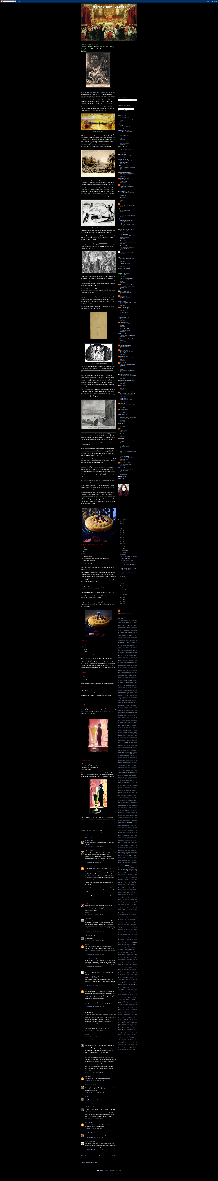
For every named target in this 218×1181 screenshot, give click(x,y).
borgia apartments (128, 668)
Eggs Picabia (128, 765)
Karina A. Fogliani (89, 935)
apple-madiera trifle (121, 640)
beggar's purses (122, 658)
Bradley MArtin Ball (126, 670)
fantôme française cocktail (101, 832)
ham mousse (127, 810)
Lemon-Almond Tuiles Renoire (130, 850)
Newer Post (83, 1155)
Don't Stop (122, 253)
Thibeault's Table (124, 130)
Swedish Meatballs (126, 1017)
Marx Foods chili (121, 874)
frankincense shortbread (131, 790)
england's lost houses (129, 770)
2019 (121, 535)
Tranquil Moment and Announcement (127, 370)
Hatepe (89, 94)
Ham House (122, 810)
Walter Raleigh (128, 1042)
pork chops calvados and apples (124, 934)
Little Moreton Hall (126, 855)
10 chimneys (120, 620)
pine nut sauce (126, 924)
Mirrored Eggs (133, 884)
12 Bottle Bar (123, 433)
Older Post (113, 1155)
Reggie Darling (123, 428)
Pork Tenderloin (134, 934)
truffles (134, 1031)
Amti (124, 633)
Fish (133, 782)
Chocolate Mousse (132, 722)
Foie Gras (129, 785)
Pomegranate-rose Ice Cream (125, 932)
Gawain (134, 795)
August (123, 578)
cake (135, 682)
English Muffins (127, 772)
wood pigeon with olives (124, 1049)
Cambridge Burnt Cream (123, 683)
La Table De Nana (89, 970)
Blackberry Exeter (125, 663)
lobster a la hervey (121, 857)
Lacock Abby (131, 838)
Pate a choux (127, 911)
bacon (135, 648)
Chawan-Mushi (134, 697)
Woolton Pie (132, 1049)
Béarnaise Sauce (133, 652)
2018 (121, 537)
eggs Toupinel (120, 767)
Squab (119, 1002)
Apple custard (126, 637)
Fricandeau (120, 792)
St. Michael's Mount (133, 1009)
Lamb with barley (127, 843)
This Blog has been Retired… (126, 292)
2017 (121, 539)
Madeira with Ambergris (131, 867)
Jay (85, 944)
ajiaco (132, 627)
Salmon (131, 971)
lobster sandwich (133, 858)
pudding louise (122, 942)
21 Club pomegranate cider (126, 622)
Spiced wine (126, 1001)
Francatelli (134, 788)
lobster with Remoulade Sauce (124, 860)
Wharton (125, 1044)
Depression (124, 747)
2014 (121, 546)
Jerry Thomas (130, 830)
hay (135, 813)
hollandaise (125, 820)
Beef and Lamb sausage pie (130, 653)
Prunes (136, 941)
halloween (125, 808)
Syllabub (129, 1019)
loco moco (134, 860)
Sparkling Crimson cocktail (131, 999)
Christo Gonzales (89, 1132)
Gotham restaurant (121, 805)
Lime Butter (124, 853)
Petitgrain (120, 919)
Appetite (122, 478)
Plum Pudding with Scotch (128, 929)
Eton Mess (134, 773)
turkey (123, 1032)
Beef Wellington (133, 655)
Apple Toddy (133, 638)
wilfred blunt (135, 1047)
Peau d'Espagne (133, 914)
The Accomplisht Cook (124, 1024)
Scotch (119, 979)
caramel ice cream (126, 687)
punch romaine (122, 944)
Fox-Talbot (120, 788)
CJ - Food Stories (89, 1141)
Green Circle (124, 807)
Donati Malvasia (129, 752)
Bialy (136, 660)
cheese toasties (127, 698)
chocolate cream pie (125, 720)
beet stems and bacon (133, 657)
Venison (134, 1037)
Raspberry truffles (123, 952)
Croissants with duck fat (131, 738)
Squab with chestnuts (132, 1002)
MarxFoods (129, 874)
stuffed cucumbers (129, 1012)
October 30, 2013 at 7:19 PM (94, 1128)
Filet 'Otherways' (134, 778)
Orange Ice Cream (123, 901)
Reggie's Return (123, 430)
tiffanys (124, 1027)
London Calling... (123, 341)
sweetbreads (123, 1019)
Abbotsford (120, 623)
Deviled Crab (120, 748)
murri (131, 887)
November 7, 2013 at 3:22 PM (94, 1149)
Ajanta (128, 627)
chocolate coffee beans (122, 718)
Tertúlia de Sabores (125, 273)
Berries (119, 660)
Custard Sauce (128, 740)
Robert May (131, 962)
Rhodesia (87, 918)
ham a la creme (134, 808)
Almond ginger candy (133, 628)
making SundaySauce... (125, 445)
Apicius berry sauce (122, 635)
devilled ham (125, 750)
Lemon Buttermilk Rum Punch (131, 847)
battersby (127, 652)
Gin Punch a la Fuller (122, 798)
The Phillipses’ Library (124, 143)
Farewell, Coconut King (125, 330)
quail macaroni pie (121, 947)
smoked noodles (125, 991)
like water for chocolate (130, 852)
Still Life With (123, 450)
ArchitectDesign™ (89, 850)
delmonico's (120, 745)
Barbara (86, 1010)
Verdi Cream (130, 1039)
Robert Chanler (124, 962)
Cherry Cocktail (121, 700)
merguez (123, 882)
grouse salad (134, 807)
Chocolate (133, 717)
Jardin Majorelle (124, 827)
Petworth (125, 919)
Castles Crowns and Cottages (91, 1043)
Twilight (124, 1034)
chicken (134, 703)
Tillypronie (129, 1027)
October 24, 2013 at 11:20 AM (94, 932)
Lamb (135, 840)
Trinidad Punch (125, 1031)
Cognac (127, 727)
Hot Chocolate (127, 822)
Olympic (119, 899)
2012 (121, 597)
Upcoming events (123, 269)
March (123, 589)
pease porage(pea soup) (124, 914)
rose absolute (135, 964)
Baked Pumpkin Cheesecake (126, 425)
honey (129, 820)
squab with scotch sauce (130, 1004)
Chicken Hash (120, 710)
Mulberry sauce (126, 887)
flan (136, 783)
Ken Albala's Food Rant (126, 185)
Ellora (123, 770)
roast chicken (131, 957)
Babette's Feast (121, 648)
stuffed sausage (127, 1014)
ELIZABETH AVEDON (125, 172)
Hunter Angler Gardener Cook (127, 380)
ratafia (124, 954)
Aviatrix (123, 647)
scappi (124, 977)
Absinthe (125, 623)
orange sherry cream (125, 904)
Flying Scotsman (122, 785)
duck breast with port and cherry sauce (125, 757)
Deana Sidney (88, 866)
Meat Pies (121, 877)
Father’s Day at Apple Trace (125, 411)
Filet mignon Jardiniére (124, 778)
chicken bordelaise (128, 707)
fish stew (132, 783)
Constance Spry (131, 728)
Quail (126, 946)
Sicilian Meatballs (128, 987)
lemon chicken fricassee (131, 848)
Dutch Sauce (134, 762)
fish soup (128, 783)
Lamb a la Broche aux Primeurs (124, 842)
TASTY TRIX (123, 414)
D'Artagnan (123, 301)
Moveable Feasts (124, 362)
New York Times (131, 892)
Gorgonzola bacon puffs (131, 803)
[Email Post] (101, 830)
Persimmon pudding (132, 917)
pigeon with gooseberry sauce (128, 922)
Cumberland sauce (121, 740)
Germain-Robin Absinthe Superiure (124, 797)
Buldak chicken (121, 677)
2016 (121, 541)
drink (131, 753)
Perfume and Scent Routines (126, 297)
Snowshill (132, 991)
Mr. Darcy (120, 887)
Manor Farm (131, 869)
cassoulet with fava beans (127, 690)
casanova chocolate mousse (123, 688)
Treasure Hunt (123, 333)
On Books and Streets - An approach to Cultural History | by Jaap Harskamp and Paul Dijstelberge (127, 221)
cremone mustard (130, 735)
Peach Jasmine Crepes (127, 912)
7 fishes (134, 622)
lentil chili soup (121, 852)
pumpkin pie (134, 942)
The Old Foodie (124, 350)
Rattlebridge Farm (124, 307)
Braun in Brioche (125, 672)
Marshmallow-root (121, 872)
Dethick (134, 747)
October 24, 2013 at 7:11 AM (94, 862)
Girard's (129, 798)
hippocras (134, 818)
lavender (126, 845)
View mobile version (98, 1158)
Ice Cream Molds (130, 823)
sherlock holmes (121, 982)
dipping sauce (121, 752)
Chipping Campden (125, 717)
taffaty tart (124, 1021)
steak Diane (121, 1011)
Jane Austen (127, 825)
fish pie (124, 783)
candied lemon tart (121, 685)
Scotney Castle (124, 979)
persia (126, 917)
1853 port (133, 620)
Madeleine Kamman (122, 869)
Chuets (130, 723)
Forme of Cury (128, 787)
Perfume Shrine (124, 159)
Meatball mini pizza (128, 877)
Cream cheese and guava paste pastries (128, 242)
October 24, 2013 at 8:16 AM (94, 899)
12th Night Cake (127, 620)
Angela (86, 1076)
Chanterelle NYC (121, 695)
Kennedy (119, 835)
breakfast (119, 673)
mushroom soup (133, 889)
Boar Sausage (133, 667)
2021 (121, 530)
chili (119, 717)
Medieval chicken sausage (124, 879)
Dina (86, 1034)
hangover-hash (128, 812)
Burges (127, 677)
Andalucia (128, 633)
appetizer (130, 635)
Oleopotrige (130, 897)
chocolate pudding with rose (123, 723)
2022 (121, 528)
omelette (124, 899)
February (124, 592)
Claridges (127, 725)
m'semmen (130, 863)
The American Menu (125, 214)
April (123, 587)
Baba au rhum (89, 832)
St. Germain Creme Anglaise (128, 1007)
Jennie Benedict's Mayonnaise (130, 828)
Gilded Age (134, 797)
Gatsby (130, 795)
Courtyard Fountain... (124, 318)
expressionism (120, 775)
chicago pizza (128, 703)
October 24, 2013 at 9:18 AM (94, 914)
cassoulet (130, 688)
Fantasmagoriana (109, 474)
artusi (128, 642)
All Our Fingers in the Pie (126, 345)
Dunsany (128, 762)
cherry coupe (127, 700)
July (123, 581)
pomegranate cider (134, 931)
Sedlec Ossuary (127, 981)
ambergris (134, 630)
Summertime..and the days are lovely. (127, 205)
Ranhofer (130, 951)
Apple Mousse (122, 638)
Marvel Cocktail (123, 435)
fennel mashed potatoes (133, 777)
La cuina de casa (124, 312)
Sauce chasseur (122, 974)
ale (122, 628)
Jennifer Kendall (88, 1122)
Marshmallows (128, 872)
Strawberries (122, 1012)
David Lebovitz (124, 146)
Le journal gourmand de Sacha (127, 392)
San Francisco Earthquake (132, 972)
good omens (133, 800)
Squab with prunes (121, 1004)
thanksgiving (134, 1022)
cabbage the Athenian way (132, 678)
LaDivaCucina (88, 1106)
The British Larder (124, 423)
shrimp (133, 984)
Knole (119, 838)
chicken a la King (121, 705)
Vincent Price (120, 1041)
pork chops (134, 932)
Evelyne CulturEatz (89, 1084)
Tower (135, 1029)
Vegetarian (125, 1037)
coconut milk (120, 727)
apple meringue (134, 637)
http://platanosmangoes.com (91, 1096)
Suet (132, 1014)
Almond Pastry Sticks (124, 230)
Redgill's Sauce (134, 954)
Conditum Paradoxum (122, 728)
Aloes (121, 630)
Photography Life (124, 117)
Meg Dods (121, 881)
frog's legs (132, 792)
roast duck (126, 961)
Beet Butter (120, 657)
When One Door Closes (125, 308)
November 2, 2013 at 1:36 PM (94, 1137)
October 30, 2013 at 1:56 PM (94, 1118)
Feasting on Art (123, 209)
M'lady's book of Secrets (122, 863)
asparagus (120, 643)
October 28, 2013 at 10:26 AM (94, 1092)
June (123, 583)
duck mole (127, 758)
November (124, 552)
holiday (119, 820)
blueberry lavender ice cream (125, 667)
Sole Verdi (132, 994)
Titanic (123, 1029)
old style (124, 897)
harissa (121, 813)
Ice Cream (124, 823)
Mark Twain (130, 871)
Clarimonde (134, 725)
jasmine (130, 827)
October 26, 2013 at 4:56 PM (94, 1039)
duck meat (121, 758)
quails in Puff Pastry (128, 949)
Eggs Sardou (134, 765)
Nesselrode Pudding (122, 892)
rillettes (125, 957)
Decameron (125, 743)
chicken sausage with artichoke (127, 713)
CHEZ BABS (123, 257)
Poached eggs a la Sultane (125, 931)
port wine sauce (124, 937)
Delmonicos (127, 745)
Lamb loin (120, 843)
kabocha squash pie (127, 833)
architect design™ (124, 178)
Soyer (134, 997)
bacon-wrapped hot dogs (122, 650)
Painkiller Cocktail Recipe (125, 126)
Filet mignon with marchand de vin (127, 780)
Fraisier (129, 788)
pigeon (119, 922)
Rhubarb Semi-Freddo (124, 346)
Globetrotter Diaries (125, 263)
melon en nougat (128, 881)
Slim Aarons (130, 989)
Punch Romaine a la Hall (131, 944)
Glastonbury (122, 800)
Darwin (132, 742)
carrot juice (134, 687)
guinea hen (120, 808)
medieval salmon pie (133, 879)
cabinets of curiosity (123, 680)
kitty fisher (134, 837)
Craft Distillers (128, 733)
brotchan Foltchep (132, 675)
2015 (121, 543)
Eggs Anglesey (123, 763)
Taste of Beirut (123, 240)
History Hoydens (124, 356)
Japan (119, 827)
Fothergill (134, 787)
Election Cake (123, 768)
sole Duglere (132, 992)
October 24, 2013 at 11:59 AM (94, 954)
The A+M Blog (123, 197)
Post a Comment (84, 1153)
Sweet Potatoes (134, 1017)
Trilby (119, 1031)
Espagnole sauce (127, 773)
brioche (131, 673)
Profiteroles (131, 941)
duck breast (133, 755)
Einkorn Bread (127, 767)
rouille (135, 967)
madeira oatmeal (122, 867)
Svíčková (120, 1017)
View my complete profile (125, 613)
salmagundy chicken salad (123, 971)
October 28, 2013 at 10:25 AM (94, 1080)
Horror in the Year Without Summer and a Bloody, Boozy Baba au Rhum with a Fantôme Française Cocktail (98, 49)
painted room (124, 907)
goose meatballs (132, 802)
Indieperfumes (123, 296)
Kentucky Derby (126, 835)
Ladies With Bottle (124, 456)
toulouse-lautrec (129, 1029)
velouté (129, 1037)
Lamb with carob (134, 843)
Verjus (135, 1039)
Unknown (87, 989)
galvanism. (83, 235)
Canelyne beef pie (129, 685)
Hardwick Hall (134, 812)
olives (135, 897)
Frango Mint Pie (121, 790)
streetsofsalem (123, 141)
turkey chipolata (128, 1032)
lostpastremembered (109, 7)
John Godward (126, 832)
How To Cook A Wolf (125, 462)
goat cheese (128, 800)
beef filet (120, 655)
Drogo (136, 753)
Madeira (127, 866)
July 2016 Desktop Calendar (126, 399)
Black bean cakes (127, 662)
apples (127, 640)
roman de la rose (128, 964)
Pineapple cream (133, 924)
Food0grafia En (124, 398)
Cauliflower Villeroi (125, 692)
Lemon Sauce (120, 850)
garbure (125, 795)
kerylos (132, 835)
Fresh (121, 369)
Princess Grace (125, 941)
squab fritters (125, 1002)
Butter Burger (133, 677)
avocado (127, 647)
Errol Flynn (135, 772)
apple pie (128, 638)
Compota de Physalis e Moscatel (126, 274)
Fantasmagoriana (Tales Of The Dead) (95, 434)
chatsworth (128, 697)
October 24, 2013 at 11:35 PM (94, 1006)
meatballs (135, 877)
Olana (121, 897)
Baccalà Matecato (129, 648)
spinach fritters (133, 1001)
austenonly (122, 467)
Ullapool (129, 1034)
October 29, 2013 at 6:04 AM (94, 1103)
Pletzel (121, 929)
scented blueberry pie (132, 977)
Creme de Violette (122, 735)
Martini (134, 872)
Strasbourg (135, 1011)
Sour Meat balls (129, 997)
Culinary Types (124, 409)
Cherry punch (133, 700)
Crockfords (124, 738)
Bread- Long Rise (132, 672)
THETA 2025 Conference (125, 210)
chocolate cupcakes (134, 720)
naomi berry (120, 891)
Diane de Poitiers (133, 750)
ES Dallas (121, 773)
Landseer (121, 845)
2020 (121, 532)
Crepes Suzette (126, 737)
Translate (129, 110)
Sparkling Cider (121, 999)
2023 (121, 526)
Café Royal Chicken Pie (133, 680)
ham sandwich (133, 810)
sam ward (125, 972)
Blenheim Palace (129, 665)
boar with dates (121, 668)
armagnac (135, 640)
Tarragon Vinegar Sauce (132, 1021)
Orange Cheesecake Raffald (132, 899)
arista (131, 640)
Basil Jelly (135, 650)
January (123, 594)
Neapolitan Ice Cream (128, 891)
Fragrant (125, 788)
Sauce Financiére (130, 974)
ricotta (121, 957)
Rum (119, 969)
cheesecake (134, 698)
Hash (131, 813)
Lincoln (129, 853)
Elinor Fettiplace (131, 768)
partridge (125, 909)
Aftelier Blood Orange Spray (87, 563)
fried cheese (126, 792)
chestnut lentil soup (131, 702)
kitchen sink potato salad (126, 837)
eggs (119, 763)
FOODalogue (88, 840)
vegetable (120, 1037)
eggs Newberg (130, 763)
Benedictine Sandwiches (131, 658)
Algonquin (126, 628)
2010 (121, 601)
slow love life (123, 385)
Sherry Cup (128, 982)
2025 (121, 521)
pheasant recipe (132, 919)
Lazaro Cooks (123, 474)
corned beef (125, 730)
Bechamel (121, 653)
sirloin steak (124, 989)
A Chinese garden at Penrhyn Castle (127, 335)
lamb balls (134, 842)
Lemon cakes (122, 848)
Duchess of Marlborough (124, 755)
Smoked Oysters (123, 382)
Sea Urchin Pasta (131, 979)
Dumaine (124, 762)
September (124, 576)
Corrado (130, 730)
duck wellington (129, 760)
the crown (131, 1024)
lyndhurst (134, 862)
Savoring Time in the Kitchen (127, 229)
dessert (129, 747)
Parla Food (123, 154)
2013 (121, 548)
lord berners (128, 862)
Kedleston (134, 833)
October (123, 554)
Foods (123, 787)
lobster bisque (129, 857)
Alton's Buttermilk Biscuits (125, 464)
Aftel (123, 625)
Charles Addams (130, 695)
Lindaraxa (122, 403)
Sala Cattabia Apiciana (126, 969)
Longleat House (121, 862)
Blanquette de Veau (121, 665)
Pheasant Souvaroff (121, 921)
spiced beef (120, 1001)
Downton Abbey (125, 753)
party (130, 909)
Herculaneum (124, 818)
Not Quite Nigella (124, 165)
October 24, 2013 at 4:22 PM (94, 985)
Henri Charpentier (130, 817)
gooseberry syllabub (121, 803)
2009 (121, 603)
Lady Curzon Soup (129, 840)
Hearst (127, 815)
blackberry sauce (133, 663)
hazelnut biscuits (121, 815)
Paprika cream (130, 907)
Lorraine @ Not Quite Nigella (91, 958)
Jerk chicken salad (122, 830)
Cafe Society (122, 682)
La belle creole (124, 838)
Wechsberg (120, 1044)
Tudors (119, 1032)
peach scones (135, 912)
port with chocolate (132, 937)
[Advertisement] (127, 68)
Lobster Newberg (125, 858)
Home (98, 1155)
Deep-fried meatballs (132, 743)
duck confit (135, 757)
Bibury (121, 662)
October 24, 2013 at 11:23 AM (94, 940)
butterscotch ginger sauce (122, 678)
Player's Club (134, 927)
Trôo (130, 1031)
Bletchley (135, 665)
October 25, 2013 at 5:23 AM (94, 1030)
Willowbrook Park (124, 317)
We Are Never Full (124, 328)
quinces (124, 951)
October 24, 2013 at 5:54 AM (94, 846)
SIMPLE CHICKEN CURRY (126, 131)
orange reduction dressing (129, 902)
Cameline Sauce (132, 683)
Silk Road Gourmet (124, 191)
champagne (124, 693)
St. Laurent (127, 1009)
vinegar (136, 1041)
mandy (86, 903)
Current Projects (124, 234)
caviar (132, 692)
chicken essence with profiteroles (130, 708)
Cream (134, 733)
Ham (129, 808)
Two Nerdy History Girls (126, 284)
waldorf (121, 1042)
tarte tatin (120, 1022)
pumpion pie (128, 942)
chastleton (123, 697)
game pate (134, 793)
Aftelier (128, 625)
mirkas (128, 884)
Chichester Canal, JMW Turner (98, 131)
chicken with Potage (132, 715)
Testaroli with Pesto (126, 1022)
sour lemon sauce (121, 997)
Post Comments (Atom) (92, 1162)
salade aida (134, 969)
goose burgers (125, 802)
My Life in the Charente (126, 374)
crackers (123, 733)
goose (119, 802)
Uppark (134, 1034)
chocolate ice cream (123, 722)
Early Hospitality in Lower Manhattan (127, 215)
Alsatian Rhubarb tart (126, 630)
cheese (121, 698)
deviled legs (127, 748)
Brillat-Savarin (125, 673)
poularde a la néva (130, 939)
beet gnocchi (126, 657)
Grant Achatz (128, 805)
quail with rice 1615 (129, 947)
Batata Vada (122, 652)
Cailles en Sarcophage (129, 682)
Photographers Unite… (125, 446)
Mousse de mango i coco (125, 313)
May (123, 585)
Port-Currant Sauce (121, 939)
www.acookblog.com (125, 268)
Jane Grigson (133, 825)
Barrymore (130, 650)
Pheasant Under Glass (131, 921)
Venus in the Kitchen (122, 1039)
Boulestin (134, 668)
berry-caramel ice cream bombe (128, 660)
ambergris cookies (124, 632)
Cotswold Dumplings (128, 732)
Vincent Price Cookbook (129, 1041)
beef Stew (126, 655)
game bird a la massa (126, 793)
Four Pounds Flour (124, 291)
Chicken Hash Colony (129, 710)
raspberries (135, 951)
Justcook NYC (123, 245)
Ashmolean (133, 642)
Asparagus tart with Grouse (129, 643)
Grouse (129, 807)
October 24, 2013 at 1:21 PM (94, 966)
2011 (121, 599)
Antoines (134, 633)
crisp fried (132, 737)
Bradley (119, 670)
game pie (120, 795)
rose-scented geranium (122, 967)
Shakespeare (134, 981)
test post (121, 264)
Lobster (134, 855)
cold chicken (133, 727)
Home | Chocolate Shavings (126, 278)
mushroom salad (126, 889)
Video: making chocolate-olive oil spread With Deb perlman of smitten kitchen (127, 149)
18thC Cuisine (123, 438)
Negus (135, 891)
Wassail (134, 1042)
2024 (121, 523)
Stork (131, 1011)
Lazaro (132, 845)
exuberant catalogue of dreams (130, 775)
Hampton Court (121, 812)
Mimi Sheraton (129, 882)
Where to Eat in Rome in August (126, 155)
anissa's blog (123, 476)
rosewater (130, 967)
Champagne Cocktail (132, 693)
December (124, 550)
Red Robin (128, 954)
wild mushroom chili (127, 1047)
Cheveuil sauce (121, 703)
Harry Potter (126, 813)
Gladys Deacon (134, 798)
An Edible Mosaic (124, 135)
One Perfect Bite (124, 322)
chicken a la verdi (129, 705)
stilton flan (127, 1011)
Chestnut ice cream (122, 702)
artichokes (122, 642)
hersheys (129, 818)
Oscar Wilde (133, 904)
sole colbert (126, 992)
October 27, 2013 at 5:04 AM (94, 1072)
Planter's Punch (127, 927)
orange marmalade (130, 901)
